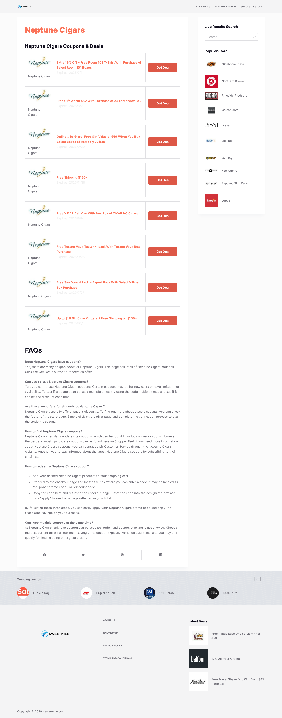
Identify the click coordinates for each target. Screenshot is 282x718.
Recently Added (225, 6)
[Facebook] (44, 555)
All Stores (203, 6)
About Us (109, 620)
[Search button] (254, 37)
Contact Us (110, 633)
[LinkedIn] (160, 555)
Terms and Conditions (117, 658)
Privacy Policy (113, 645)
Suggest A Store (251, 6)
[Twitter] (83, 555)
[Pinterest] (122, 555)
